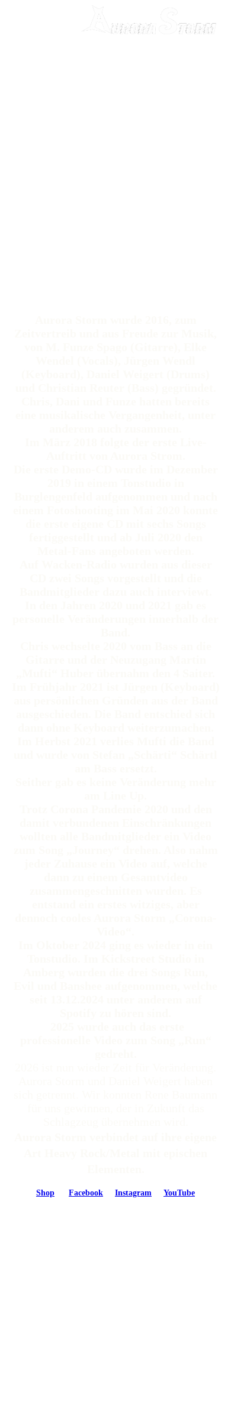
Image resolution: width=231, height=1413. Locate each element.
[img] (148, 20)
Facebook (86, 1192)
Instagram (133, 1192)
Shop (45, 1192)
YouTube (179, 1192)
